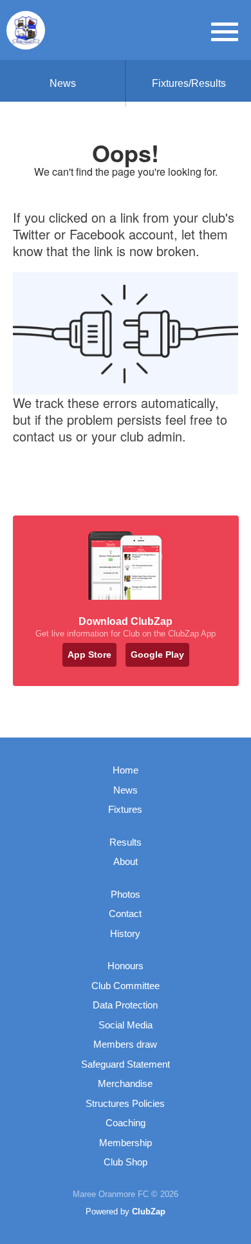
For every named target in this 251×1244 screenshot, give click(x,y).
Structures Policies (125, 1103)
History (125, 933)
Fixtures (125, 809)
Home (125, 770)
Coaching (125, 1122)
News (63, 83)
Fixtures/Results (189, 83)
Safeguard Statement (125, 1064)
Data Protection (125, 1004)
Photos (125, 894)
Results (125, 842)
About (125, 861)
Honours (125, 965)
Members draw (125, 1044)
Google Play (157, 654)
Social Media (125, 1024)
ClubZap (148, 1211)
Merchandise (125, 1083)
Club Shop (125, 1161)
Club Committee (125, 985)
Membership (125, 1142)
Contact (125, 913)
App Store (89, 654)
